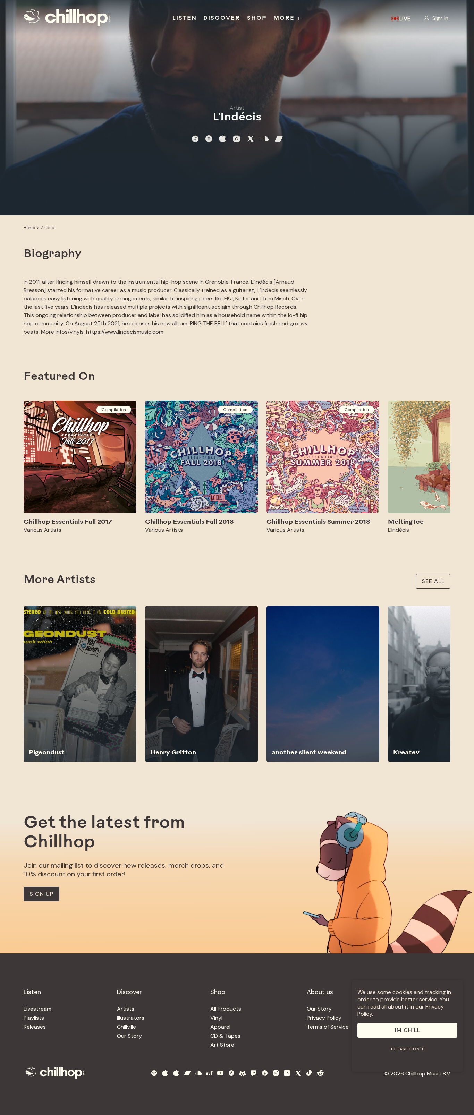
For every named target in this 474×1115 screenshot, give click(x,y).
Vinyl (216, 1017)
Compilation (114, 409)
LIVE (404, 18)
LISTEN (184, 18)
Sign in (440, 18)
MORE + (287, 18)
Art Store (222, 1044)
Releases (35, 1026)
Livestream (37, 1008)
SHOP (257, 18)
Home (29, 227)
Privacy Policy (324, 1017)
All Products (225, 1008)
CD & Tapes (225, 1035)
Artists (47, 227)
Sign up (41, 894)
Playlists (34, 1017)
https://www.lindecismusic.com (124, 331)
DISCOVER (221, 18)
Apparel (220, 1026)
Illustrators (130, 1017)
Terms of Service (328, 1026)
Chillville (126, 1026)
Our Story (129, 1035)
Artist (237, 107)
